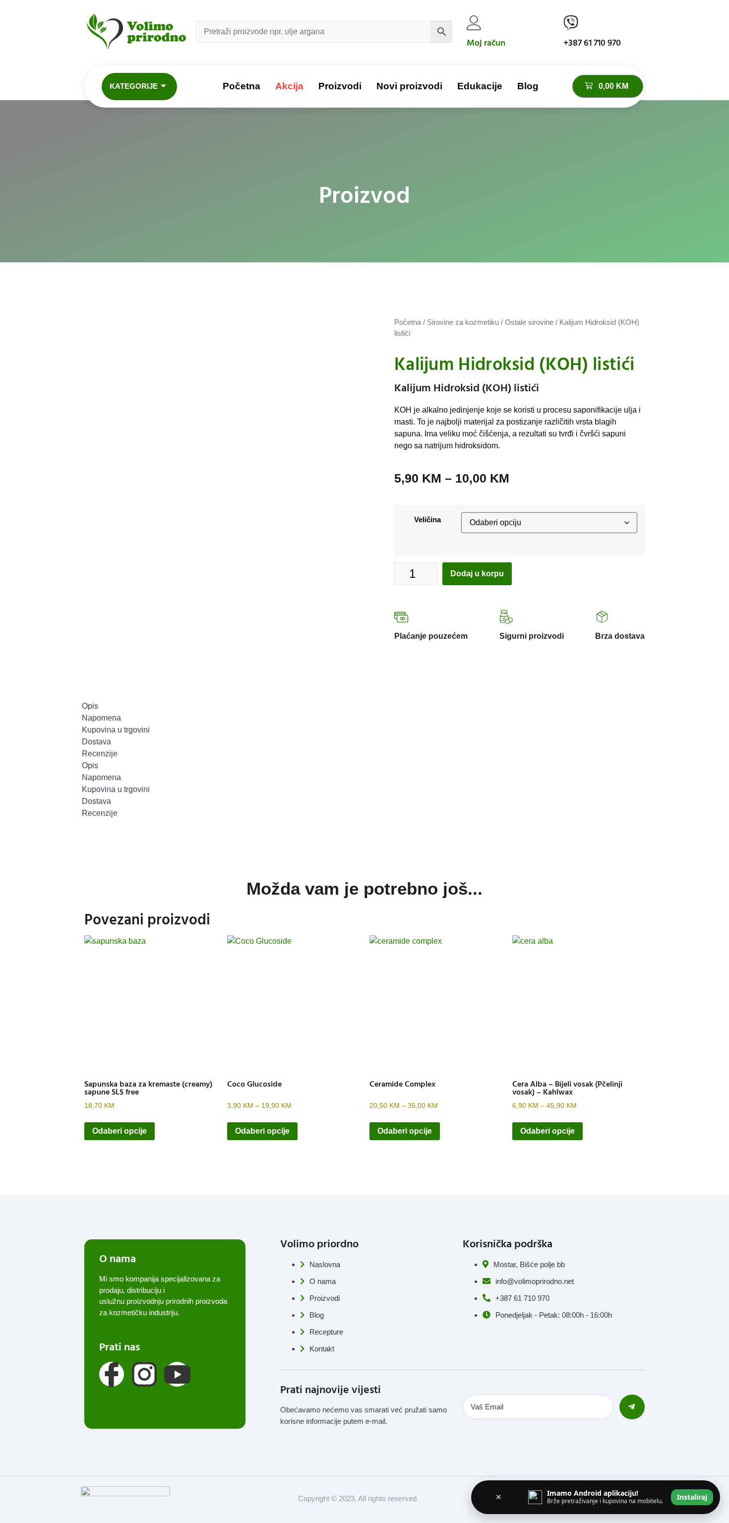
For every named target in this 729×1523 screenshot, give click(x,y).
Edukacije (479, 86)
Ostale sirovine (529, 322)
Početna (241, 86)
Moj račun (486, 43)
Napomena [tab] (101, 718)
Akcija (289, 86)
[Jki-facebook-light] (111, 1374)
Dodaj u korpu (477, 573)
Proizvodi (340, 86)
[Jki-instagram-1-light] (144, 1374)
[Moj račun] (474, 22)
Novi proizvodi (409, 86)
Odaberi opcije (119, 1131)
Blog (528, 86)
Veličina (427, 519)
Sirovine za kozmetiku (463, 322)
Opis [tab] (90, 706)
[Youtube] (177, 1374)
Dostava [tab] (96, 741)
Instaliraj (692, 1497)
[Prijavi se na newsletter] (632, 1407)
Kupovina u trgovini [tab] (116, 730)
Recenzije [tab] (100, 753)
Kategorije (134, 86)
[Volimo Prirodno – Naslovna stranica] (136, 32)
